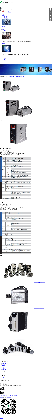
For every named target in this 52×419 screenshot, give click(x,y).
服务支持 (3, 29)
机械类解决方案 (6, 17)
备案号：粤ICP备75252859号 (5, 395)
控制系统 (3, 10)
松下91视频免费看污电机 (10, 76)
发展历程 (5, 58)
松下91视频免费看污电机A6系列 (19, 76)
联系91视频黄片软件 (5, 369)
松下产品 (9, 12)
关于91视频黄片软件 (5, 56)
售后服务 (5, 30)
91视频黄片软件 (9, 397)
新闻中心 (3, 43)
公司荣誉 (5, 60)
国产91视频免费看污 (5, 11)
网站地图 (1, 397)
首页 (5, 76)
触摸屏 (3, 14)
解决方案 (3, 15)
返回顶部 (50, 20)
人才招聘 (5, 62)
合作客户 (5, 61)
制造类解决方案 (6, 16)
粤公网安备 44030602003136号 (14, 395)
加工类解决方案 (6, 18)
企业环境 (5, 59)
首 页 (9, 11)
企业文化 (3, 364)
